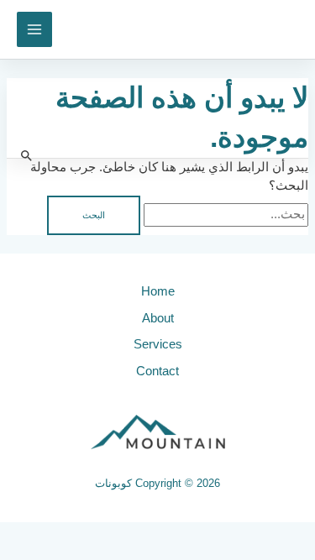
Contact (157, 371)
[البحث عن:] (224, 214)
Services (158, 344)
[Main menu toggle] (34, 29)
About (158, 318)
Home (158, 291)
